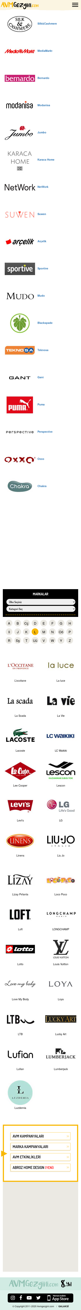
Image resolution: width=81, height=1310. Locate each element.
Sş (18, 640)
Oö (61, 631)
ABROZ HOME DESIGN (33, 1167)
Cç (26, 623)
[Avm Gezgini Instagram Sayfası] (13, 1297)
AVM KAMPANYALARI (28, 1136)
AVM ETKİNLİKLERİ (27, 1156)
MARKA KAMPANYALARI (30, 1146)
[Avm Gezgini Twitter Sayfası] (38, 1297)
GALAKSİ (63, 1306)
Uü (35, 640)
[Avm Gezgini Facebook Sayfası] (20, 1297)
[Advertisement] (40, 547)
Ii (9, 631)
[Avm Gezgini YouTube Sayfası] (29, 1297)
